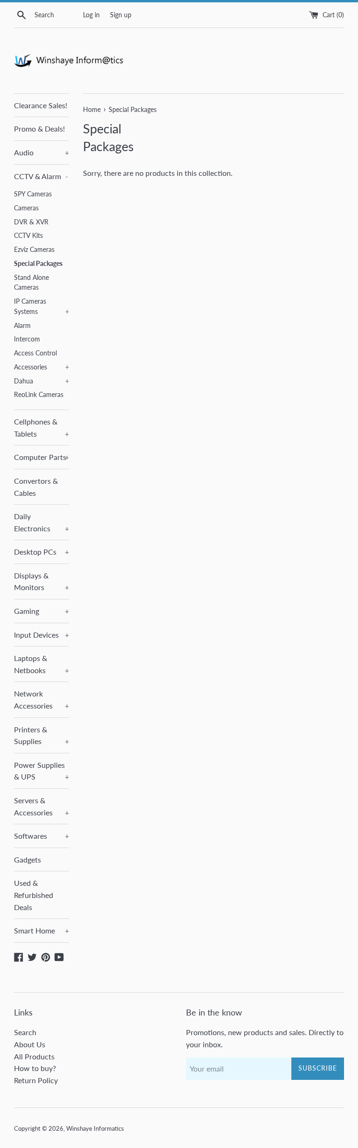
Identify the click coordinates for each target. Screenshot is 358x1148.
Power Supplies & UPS (41, 770)
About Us (29, 1044)
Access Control (35, 353)
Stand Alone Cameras (31, 283)
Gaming (41, 610)
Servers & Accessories (41, 806)
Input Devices (41, 634)
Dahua (41, 381)
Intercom (27, 339)
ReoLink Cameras (38, 394)
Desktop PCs (41, 551)
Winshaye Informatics (95, 1128)
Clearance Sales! (40, 105)
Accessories (41, 367)
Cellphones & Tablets (41, 427)
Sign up (120, 15)
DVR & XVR (31, 222)
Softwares (41, 835)
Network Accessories (41, 699)
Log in (91, 15)
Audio (41, 152)
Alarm (22, 325)
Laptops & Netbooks (41, 664)
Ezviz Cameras (34, 249)
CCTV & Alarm (41, 176)
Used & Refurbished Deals (33, 894)
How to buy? (35, 1068)
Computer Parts (41, 456)
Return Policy (36, 1080)
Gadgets (27, 859)
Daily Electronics (41, 522)
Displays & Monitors (41, 581)
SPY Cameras (33, 194)
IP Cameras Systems (41, 306)
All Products (34, 1056)
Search (25, 1032)
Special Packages (38, 263)
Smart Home (41, 930)
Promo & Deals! (39, 128)
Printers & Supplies (41, 735)
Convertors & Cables (36, 486)
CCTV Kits (28, 235)
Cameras (26, 208)
